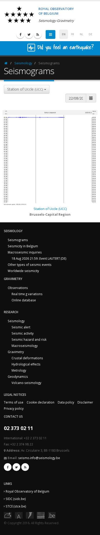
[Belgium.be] (52, 515)
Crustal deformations (27, 358)
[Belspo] (41, 515)
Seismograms (18, 240)
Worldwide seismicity (23, 271)
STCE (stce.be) (16, 506)
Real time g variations (27, 294)
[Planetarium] (8, 515)
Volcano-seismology (26, 383)
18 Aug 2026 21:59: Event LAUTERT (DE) (39, 258)
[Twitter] (29, 34)
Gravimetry (16, 352)
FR (72, 34)
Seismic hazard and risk (29, 339)
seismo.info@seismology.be (39, 458)
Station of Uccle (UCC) (50, 208)
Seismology (23, 63)
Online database (24, 300)
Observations (18, 288)
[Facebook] (20, 34)
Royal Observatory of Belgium (27, 491)
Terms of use (13, 402)
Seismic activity (23, 333)
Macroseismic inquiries (25, 252)
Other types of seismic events (30, 264)
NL (81, 34)
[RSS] (38, 34)
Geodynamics (18, 376)
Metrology (19, 370)
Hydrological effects (26, 364)
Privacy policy (14, 408)
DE (90, 34)
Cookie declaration (40, 402)
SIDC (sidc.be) (16, 499)
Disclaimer (85, 402)
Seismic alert (21, 327)
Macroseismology (25, 346)
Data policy (66, 402)
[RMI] (30, 515)
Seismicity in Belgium (23, 246)
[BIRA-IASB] (19, 515)
